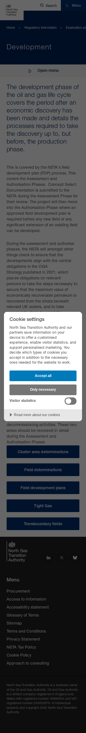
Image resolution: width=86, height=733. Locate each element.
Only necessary (43, 389)
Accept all (43, 376)
